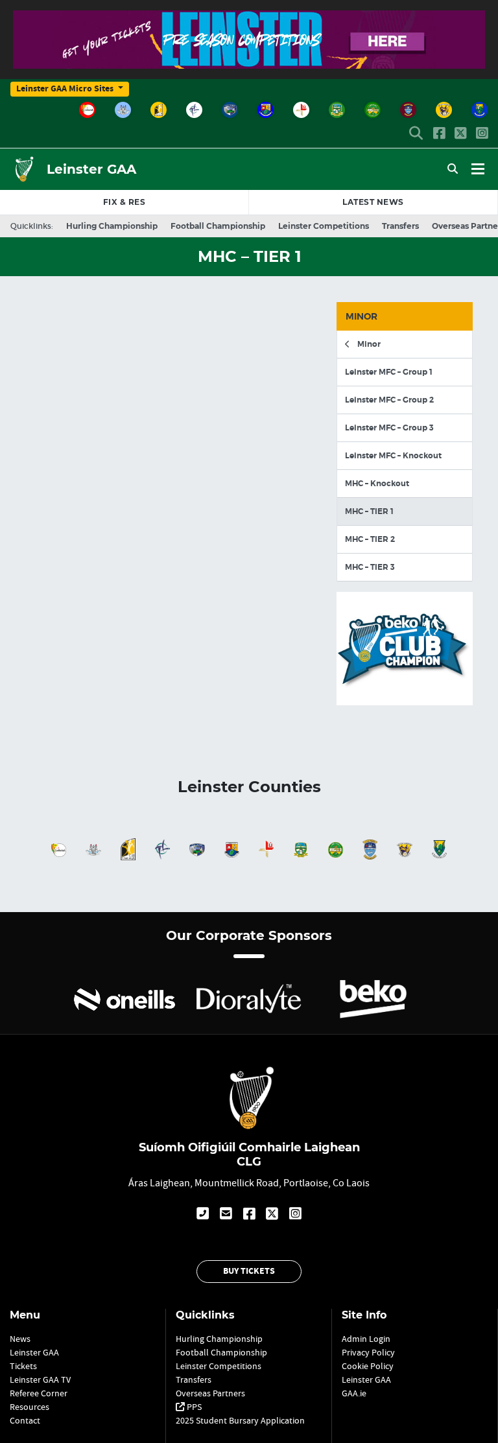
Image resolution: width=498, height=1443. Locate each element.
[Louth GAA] (301, 110)
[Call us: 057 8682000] (202, 1212)
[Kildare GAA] (194, 110)
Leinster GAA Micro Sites (65, 88)
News (373, 202)
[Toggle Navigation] (478, 169)
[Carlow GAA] (87, 110)
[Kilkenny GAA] (158, 110)
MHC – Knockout (377, 483)
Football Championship (218, 226)
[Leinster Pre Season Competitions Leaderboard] (249, 61)
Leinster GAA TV (40, 1379)
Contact (25, 1420)
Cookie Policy (368, 1366)
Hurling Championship (112, 226)
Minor (368, 344)
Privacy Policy (368, 1352)
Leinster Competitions (323, 226)
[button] (416, 134)
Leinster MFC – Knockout (393, 456)
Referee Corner (38, 1393)
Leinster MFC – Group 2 (389, 400)
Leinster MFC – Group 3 (389, 428)
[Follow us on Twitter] (460, 134)
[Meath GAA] (337, 110)
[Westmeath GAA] (408, 110)
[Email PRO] (226, 1212)
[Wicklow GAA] (479, 110)
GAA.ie (354, 1393)
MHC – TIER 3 (370, 567)
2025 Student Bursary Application (240, 1420)
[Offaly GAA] (372, 110)
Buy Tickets (249, 1271)
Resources (29, 1407)
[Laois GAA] (230, 110)
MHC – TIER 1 (369, 511)
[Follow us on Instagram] (482, 134)
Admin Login (366, 1338)
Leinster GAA (91, 169)
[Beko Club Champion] (405, 697)
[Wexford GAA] (444, 110)
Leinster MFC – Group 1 (389, 372)
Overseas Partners (210, 1393)
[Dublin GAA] (123, 110)
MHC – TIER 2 (370, 539)
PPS (193, 1407)
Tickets (23, 1366)
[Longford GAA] (265, 110)
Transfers (400, 226)
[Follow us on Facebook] (439, 134)
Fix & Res (124, 202)
